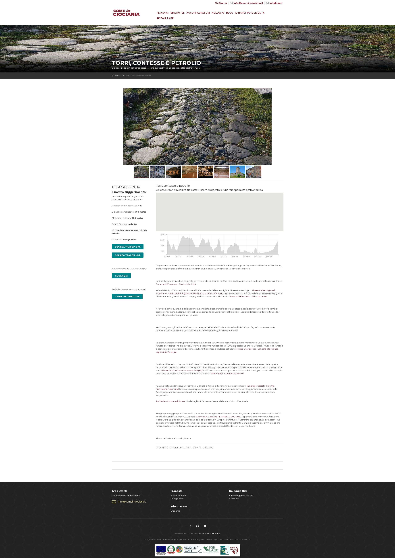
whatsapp (276, 3)
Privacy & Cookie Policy (209, 533)
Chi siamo (175, 511)
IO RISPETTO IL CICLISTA (249, 12)
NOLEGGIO (218, 12)
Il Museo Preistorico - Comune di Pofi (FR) (181, 370)
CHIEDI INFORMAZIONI (127, 296)
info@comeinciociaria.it (248, 3)
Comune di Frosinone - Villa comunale (248, 296)
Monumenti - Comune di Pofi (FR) (227, 373)
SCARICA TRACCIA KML (127, 255)
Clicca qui (234, 498)
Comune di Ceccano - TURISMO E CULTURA (218, 416)
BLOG (229, 12)
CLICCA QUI (121, 276)
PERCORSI (162, 12)
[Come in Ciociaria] (126, 13)
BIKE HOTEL (177, 12)
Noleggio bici (177, 498)
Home (117, 75)
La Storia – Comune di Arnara (170, 401)
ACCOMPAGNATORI (198, 12)
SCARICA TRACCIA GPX (127, 247)
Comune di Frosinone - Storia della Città (176, 284)
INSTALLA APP (165, 18)
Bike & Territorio (178, 495)
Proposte (125, 75)
